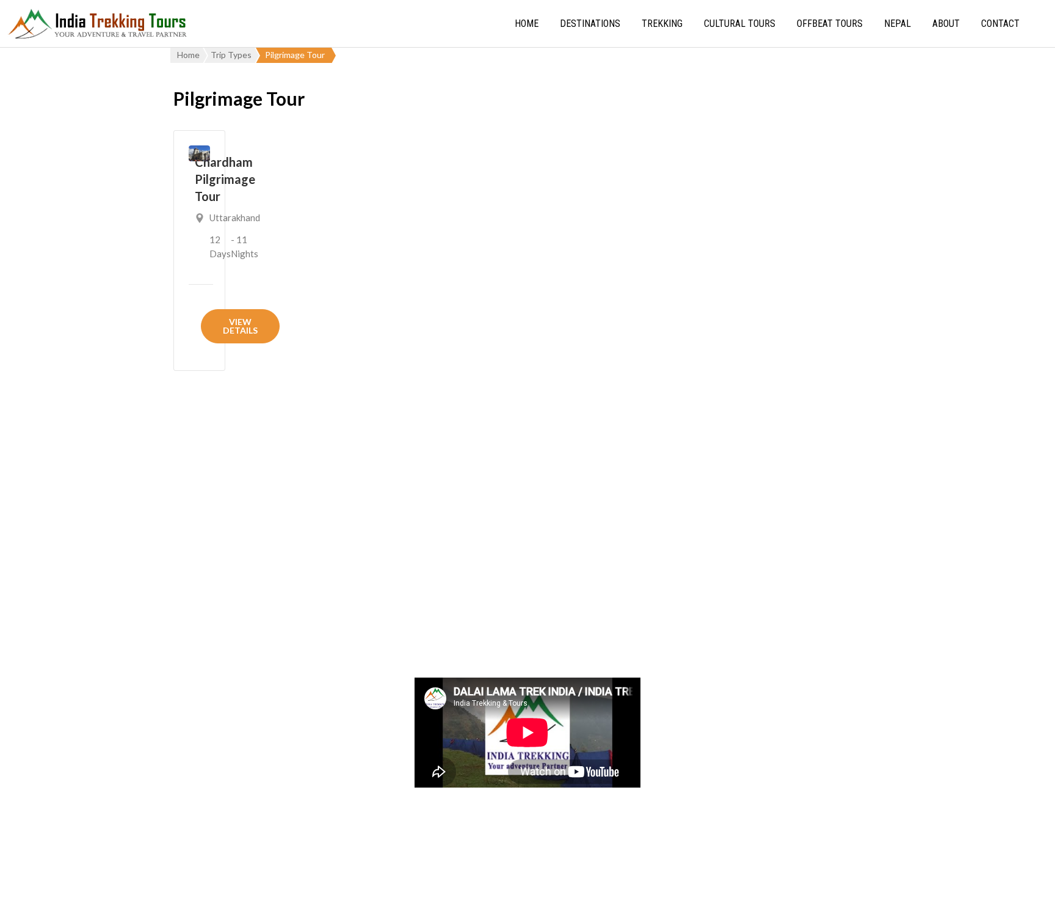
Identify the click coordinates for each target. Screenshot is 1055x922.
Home (526, 23)
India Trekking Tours (457, 900)
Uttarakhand (234, 217)
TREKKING (662, 23)
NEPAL (897, 23)
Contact (1000, 23)
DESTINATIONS (590, 23)
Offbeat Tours (830, 23)
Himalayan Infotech (683, 900)
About (946, 23)
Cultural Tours (739, 23)
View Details (240, 325)
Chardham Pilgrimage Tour (225, 179)
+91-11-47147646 (244, 667)
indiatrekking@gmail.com (261, 698)
